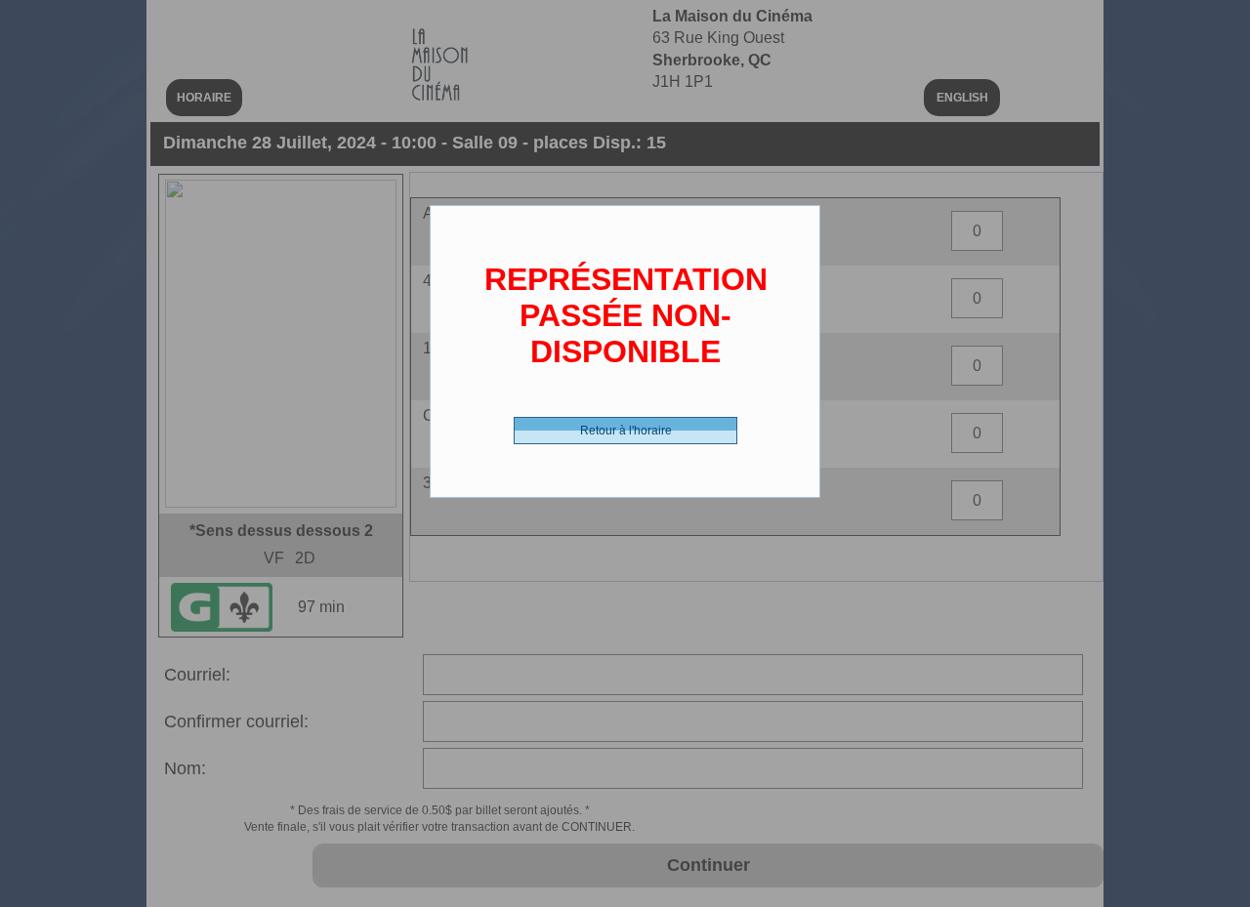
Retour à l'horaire (626, 430)
